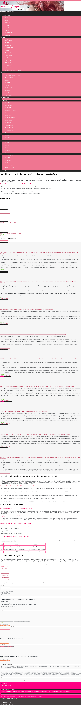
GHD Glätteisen (8, 65)
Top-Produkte (6, 601)
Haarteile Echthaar (8, 115)
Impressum (4, 683)
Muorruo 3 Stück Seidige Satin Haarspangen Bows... (11, 233)
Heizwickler (7, 80)
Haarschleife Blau (4, 575)
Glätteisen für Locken (9, 77)
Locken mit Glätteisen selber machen (12, 75)
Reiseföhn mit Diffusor (9, 32)
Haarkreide (7, 139)
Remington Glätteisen (9, 69)
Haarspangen (7, 152)
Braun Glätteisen (8, 62)
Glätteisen (7, 50)
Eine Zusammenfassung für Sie (9, 608)
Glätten (4, 37)
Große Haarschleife (5, 577)
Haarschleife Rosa (5, 570)
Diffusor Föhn (7, 22)
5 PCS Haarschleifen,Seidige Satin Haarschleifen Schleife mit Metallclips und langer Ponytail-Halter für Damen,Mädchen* (25, 411)
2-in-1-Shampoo (8, 157)
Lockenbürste (7, 82)
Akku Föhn (7, 19)
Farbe (4, 134)
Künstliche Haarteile (9, 125)
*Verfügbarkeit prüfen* (5, 643)
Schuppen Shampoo (9, 165)
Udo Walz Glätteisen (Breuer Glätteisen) (13, 70)
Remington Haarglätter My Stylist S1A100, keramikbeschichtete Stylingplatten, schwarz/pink (19, 656)
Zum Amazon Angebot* (5, 213)
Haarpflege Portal (6, 14)
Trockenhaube (7, 35)
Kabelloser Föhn (8, 29)
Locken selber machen (9, 74)
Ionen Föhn (7, 27)
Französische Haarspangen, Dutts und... (8, 210)
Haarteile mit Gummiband (10, 117)
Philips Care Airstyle (9, 94)
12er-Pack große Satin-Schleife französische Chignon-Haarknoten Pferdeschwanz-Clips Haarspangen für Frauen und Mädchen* (26, 309)
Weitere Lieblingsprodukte (8, 603)
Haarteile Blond (8, 107)
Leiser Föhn (7, 34)
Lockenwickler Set (8, 87)
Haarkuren (7, 159)
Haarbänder (7, 142)
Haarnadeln (7, 147)
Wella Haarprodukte (9, 169)
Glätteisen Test (8, 52)
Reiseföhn (7, 30)
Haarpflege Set (8, 160)
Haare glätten (7, 39)
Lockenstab (7, 85)
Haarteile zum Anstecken (10, 124)
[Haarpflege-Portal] (32, 10)
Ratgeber (5, 170)
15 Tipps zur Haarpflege (10, 155)
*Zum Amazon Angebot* (5, 625)
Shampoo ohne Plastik (9, 167)
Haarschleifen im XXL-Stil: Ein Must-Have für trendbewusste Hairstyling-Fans (19, 599)
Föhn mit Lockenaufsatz (9, 24)
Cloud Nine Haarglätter (9, 64)
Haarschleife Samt (5, 573)
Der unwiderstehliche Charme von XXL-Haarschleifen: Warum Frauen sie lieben (19, 604)
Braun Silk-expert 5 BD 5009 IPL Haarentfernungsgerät (11, 638)
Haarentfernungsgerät (9, 99)
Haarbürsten (7, 144)
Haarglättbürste (8, 45)
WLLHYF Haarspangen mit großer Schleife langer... (10, 222)
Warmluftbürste (8, 90)
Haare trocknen (8, 17)
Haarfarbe (7, 135)
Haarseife (6, 162)
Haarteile (5, 100)
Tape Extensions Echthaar (10, 130)
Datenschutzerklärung (6, 685)
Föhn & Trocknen (6, 15)
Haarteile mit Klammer (9, 119)
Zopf (6, 132)
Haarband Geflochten (9, 105)
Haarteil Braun (7, 109)
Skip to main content (4, 0)
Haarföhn (6, 20)
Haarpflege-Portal (10, 11)
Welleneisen (7, 92)
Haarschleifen (7, 150)
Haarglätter (7, 49)
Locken (4, 72)
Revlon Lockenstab (8, 95)
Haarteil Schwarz (8, 122)
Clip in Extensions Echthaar (10, 110)
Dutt (5, 112)
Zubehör (4, 140)
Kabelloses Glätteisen (9, 54)
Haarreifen (7, 149)
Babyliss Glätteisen (8, 60)
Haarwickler (7, 79)
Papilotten (7, 89)
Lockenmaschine (8, 84)
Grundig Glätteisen (8, 67)
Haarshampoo (7, 164)
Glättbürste (7, 42)
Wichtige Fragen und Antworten (9, 606)
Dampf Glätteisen (8, 40)
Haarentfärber (7, 137)
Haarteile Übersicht (9, 104)
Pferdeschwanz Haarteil (9, 127)
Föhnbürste (7, 25)
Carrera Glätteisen (8, 59)
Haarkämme (7, 145)
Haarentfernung (6, 97)
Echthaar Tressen (8, 114)
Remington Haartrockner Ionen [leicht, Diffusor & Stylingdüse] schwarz (15, 621)
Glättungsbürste (8, 44)
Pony (6, 129)
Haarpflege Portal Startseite (8, 686)
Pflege (4, 154)
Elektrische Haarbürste (9, 47)
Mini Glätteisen (8, 57)
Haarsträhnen (7, 102)
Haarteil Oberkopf (8, 120)
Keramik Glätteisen (8, 55)
